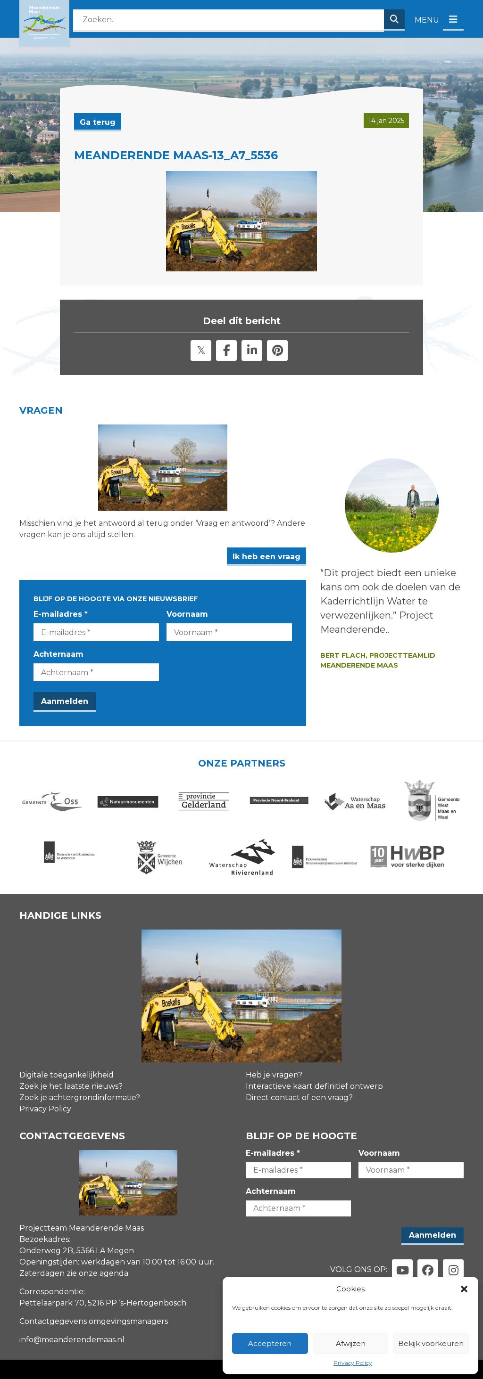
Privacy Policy (352, 1362)
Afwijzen (351, 1343)
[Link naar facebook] (427, 1269)
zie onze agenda (97, 1273)
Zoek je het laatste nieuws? (71, 1086)
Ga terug (98, 122)
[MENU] (453, 20)
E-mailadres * (60, 614)
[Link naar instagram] (453, 1269)
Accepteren (269, 1343)
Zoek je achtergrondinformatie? (79, 1097)
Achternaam (58, 654)
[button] (464, 1289)
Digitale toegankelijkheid (66, 1074)
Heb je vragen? (274, 1074)
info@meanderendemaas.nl (72, 1339)
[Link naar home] (44, 23)
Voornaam (187, 614)
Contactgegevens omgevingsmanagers (93, 1321)
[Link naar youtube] (402, 1269)
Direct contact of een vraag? (299, 1097)
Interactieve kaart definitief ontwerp (314, 1086)
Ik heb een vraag (266, 556)
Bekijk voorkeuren (431, 1343)
